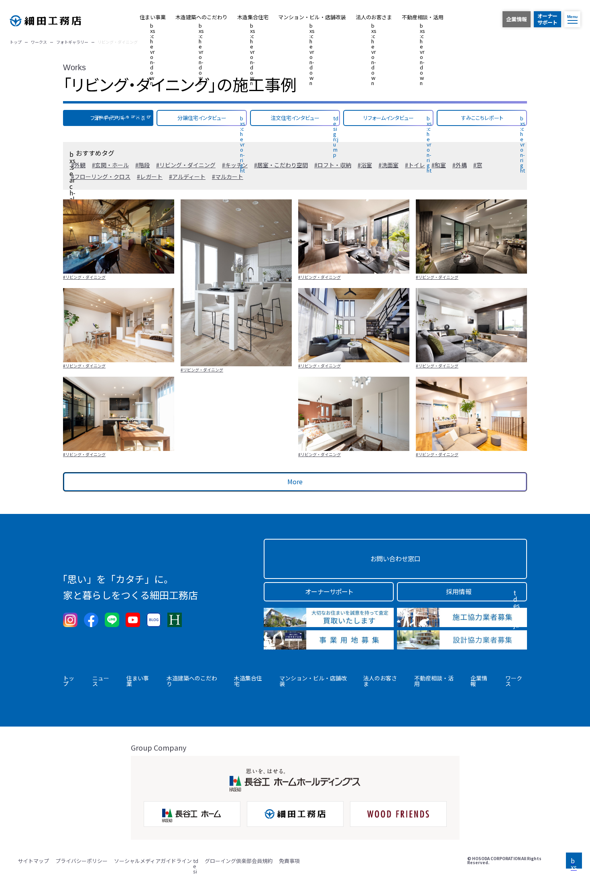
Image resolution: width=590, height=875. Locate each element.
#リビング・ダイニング (84, 277)
